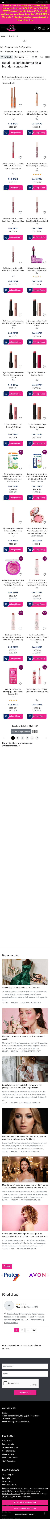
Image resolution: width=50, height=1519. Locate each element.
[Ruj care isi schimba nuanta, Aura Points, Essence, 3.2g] (37, 255)
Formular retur (8, 1444)
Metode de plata (9, 1485)
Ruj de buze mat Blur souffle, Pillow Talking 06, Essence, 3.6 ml (36, 166)
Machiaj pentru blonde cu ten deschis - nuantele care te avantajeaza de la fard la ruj (24, 1138)
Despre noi (7, 1441)
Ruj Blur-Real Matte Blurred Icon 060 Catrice (37, 374)
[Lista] (33, 57)
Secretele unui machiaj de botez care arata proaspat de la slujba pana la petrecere (22, 1086)
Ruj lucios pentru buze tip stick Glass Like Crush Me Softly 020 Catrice (37, 323)
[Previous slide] (2, 1275)
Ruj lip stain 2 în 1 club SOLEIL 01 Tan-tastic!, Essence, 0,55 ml (37, 114)
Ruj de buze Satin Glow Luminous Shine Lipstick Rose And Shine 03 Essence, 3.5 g (37, 583)
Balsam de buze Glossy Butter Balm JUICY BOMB (25, 14)
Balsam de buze (13, 481)
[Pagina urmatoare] (46, 738)
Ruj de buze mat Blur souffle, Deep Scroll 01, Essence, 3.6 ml (13, 269)
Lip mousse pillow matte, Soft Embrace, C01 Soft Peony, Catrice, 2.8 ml (13, 531)
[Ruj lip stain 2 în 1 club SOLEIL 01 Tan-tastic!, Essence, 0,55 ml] (37, 98)
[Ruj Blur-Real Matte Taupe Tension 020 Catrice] (37, 411)
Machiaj (2, 36)
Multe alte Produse (10, 17)
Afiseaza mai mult (8, 83)
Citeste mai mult (11, 1323)
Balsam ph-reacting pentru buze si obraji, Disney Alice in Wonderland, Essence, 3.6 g (13, 583)
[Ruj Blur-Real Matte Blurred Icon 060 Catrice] (37, 359)
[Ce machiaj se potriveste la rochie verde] (25, 972)
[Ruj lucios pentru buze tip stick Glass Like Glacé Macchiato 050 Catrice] (13, 307)
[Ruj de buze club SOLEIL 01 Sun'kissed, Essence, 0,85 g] (13, 98)
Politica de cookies (11, 1494)
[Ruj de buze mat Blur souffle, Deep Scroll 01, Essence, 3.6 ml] (13, 255)
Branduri (7, 1266)
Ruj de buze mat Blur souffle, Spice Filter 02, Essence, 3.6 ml (37, 220)
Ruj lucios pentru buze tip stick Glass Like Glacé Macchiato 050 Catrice (13, 323)
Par (12, 1248)
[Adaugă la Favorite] (20, 105)
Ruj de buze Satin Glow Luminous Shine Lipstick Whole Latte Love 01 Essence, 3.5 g (13, 637)
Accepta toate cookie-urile (25, 1502)
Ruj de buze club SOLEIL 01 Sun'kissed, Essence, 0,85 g (13, 113)
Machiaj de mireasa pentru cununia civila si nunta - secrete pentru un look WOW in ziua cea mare (25, 1186)
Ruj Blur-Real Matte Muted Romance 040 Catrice (13, 426)
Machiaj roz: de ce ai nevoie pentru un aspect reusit (23, 1037)
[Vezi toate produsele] (41, 57)
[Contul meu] (43, 28)
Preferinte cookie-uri (25, 1514)
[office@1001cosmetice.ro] (3, 2)
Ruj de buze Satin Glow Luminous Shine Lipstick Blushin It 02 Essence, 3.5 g (37, 637)
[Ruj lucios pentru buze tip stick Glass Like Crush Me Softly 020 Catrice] (37, 307)
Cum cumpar (7, 1475)
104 (35, 11)
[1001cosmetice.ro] (11, 28)
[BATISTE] (12, 1280)
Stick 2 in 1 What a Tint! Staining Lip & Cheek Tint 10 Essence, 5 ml (13, 692)
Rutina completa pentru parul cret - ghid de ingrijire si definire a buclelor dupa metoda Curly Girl (24, 1235)
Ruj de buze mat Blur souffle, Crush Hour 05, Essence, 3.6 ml (13, 220)
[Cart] (47, 28)
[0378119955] (7, 2)
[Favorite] (39, 28)
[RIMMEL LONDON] (38, 1280)
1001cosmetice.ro (12, 1345)
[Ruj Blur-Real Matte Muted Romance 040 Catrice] (13, 411)
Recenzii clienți (8, 1454)
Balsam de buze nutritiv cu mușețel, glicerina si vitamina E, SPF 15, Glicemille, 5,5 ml (13, 477)
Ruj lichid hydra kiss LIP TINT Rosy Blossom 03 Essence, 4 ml (37, 691)
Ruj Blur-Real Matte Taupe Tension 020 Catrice (37, 426)
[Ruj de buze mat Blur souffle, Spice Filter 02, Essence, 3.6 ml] (37, 205)
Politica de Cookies (10, 1458)
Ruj (13, 119)
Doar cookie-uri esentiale (25, 1509)
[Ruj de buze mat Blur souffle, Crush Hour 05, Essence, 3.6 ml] (13, 205)
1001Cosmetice (8, 1461)
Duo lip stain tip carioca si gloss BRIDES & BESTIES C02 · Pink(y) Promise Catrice (13, 166)
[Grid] (36, 57)
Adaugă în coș (15, 133)
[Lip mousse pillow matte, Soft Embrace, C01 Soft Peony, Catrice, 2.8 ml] (13, 515)
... (28, 1330)
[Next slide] (48, 1275)
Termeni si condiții (10, 1447)
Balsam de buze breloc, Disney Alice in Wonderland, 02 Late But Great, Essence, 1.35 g (37, 531)
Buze (10, 36)
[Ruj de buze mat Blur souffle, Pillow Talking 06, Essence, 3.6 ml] (37, 150)
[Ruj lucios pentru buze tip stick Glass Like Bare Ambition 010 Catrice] (13, 359)
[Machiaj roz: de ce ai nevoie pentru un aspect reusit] (25, 1021)
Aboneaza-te (25, 1393)
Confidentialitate (9, 1451)
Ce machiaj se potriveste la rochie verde (21, 988)
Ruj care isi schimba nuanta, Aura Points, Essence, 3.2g (37, 269)
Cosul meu (6, 1481)
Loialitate (6, 1478)
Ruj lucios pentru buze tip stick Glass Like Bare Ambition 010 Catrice (13, 375)
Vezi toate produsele (21, 731)
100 (33, 1330)
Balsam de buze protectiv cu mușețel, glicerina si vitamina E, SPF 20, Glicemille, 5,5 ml (37, 477)
